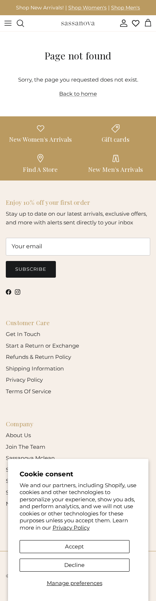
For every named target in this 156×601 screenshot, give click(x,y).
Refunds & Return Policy (38, 356)
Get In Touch (23, 334)
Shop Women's (87, 7)
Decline (74, 564)
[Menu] (8, 23)
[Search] (24, 23)
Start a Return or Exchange (42, 345)
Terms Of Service (28, 391)
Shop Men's (125, 7)
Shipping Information (35, 368)
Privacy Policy (71, 527)
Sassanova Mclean (30, 458)
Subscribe (30, 269)
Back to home (78, 93)
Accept (74, 546)
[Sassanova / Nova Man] (78, 23)
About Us (18, 435)
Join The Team (25, 446)
